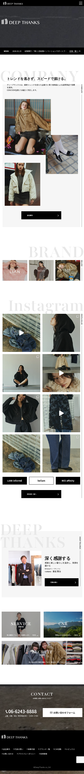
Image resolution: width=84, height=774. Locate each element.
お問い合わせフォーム (64, 712)
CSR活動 (58, 749)
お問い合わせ (8, 753)
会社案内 (30, 215)
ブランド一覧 (44, 749)
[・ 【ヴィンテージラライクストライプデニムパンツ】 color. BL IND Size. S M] (21, 453)
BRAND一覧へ (31, 494)
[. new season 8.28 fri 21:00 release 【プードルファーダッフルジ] (61, 373)
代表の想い (54, 582)
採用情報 (43, 753)
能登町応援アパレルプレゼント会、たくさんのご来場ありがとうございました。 (39, 51)
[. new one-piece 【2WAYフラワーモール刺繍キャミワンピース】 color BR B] (61, 413)
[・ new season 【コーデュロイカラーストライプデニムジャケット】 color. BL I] (21, 333)
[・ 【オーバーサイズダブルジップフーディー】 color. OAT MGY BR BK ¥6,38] (21, 373)
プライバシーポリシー (27, 753)
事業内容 (31, 749)
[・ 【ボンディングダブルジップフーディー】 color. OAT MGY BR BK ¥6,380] (61, 333)
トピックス (70, 749)
